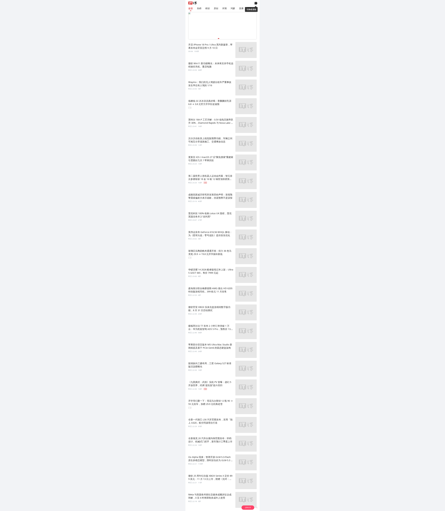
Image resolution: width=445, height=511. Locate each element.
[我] (255, 3)
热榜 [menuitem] (199, 8)
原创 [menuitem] (216, 8)
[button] (192, 3)
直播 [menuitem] (241, 8)
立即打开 (248, 507)
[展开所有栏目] (256, 8)
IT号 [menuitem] (250, 8)
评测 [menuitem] (224, 8)
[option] (222, 50)
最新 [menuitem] (190, 8)
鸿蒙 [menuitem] (233, 8)
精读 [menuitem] (207, 8)
